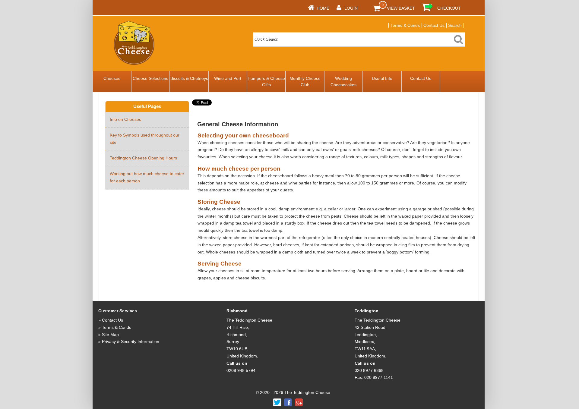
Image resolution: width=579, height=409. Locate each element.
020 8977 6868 (369, 370)
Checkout (449, 8)
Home (323, 8)
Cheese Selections (150, 78)
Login (351, 8)
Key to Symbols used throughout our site (144, 139)
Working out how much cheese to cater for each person (147, 177)
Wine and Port (227, 78)
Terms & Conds (405, 25)
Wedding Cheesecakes (343, 81)
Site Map (110, 334)
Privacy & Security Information (130, 341)
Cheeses (111, 78)
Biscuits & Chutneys (189, 78)
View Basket (401, 8)
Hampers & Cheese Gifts (266, 81)
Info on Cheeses (125, 119)
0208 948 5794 (240, 370)
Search (455, 25)
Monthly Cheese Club (305, 81)
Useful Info (382, 78)
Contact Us (434, 25)
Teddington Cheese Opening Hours (143, 158)
